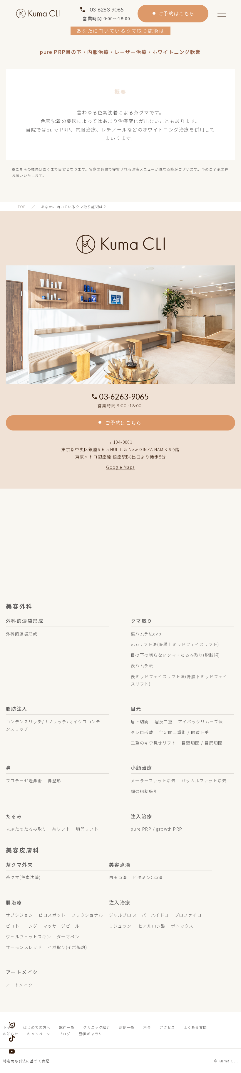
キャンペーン (38, 1033)
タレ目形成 (142, 732)
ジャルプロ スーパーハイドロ (139, 915)
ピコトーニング (22, 926)
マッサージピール (61, 926)
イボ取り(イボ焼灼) (67, 947)
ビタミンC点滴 (148, 877)
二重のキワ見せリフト (153, 743)
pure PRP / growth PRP (156, 829)
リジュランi (121, 926)
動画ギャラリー (92, 1033)
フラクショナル (87, 915)
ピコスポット (52, 915)
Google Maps (120, 467)
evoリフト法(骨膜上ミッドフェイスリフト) (175, 644)
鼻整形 (54, 780)
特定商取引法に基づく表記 (26, 1060)
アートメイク (19, 985)
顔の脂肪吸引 (144, 791)
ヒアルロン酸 (151, 926)
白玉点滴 (118, 877)
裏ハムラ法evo (146, 634)
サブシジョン (19, 915)
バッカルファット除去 (204, 780)
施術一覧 (67, 1027)
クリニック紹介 (96, 1027)
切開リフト (87, 829)
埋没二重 (164, 721)
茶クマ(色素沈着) (23, 877)
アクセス (167, 1027)
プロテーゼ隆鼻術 (24, 780)
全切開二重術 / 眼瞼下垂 (184, 732)
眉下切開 (140, 721)
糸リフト (61, 829)
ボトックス (182, 926)
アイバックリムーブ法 (200, 721)
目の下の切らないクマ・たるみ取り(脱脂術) (175, 655)
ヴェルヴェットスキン (28, 936)
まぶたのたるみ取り (26, 829)
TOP (22, 206)
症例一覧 (127, 1027)
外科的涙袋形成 (22, 634)
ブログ (65, 1033)
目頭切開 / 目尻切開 (202, 743)
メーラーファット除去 (153, 780)
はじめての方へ (36, 1027)
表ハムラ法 (142, 665)
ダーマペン (68, 936)
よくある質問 (195, 1027)
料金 (147, 1027)
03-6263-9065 (106, 9)
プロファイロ (188, 915)
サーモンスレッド (24, 947)
